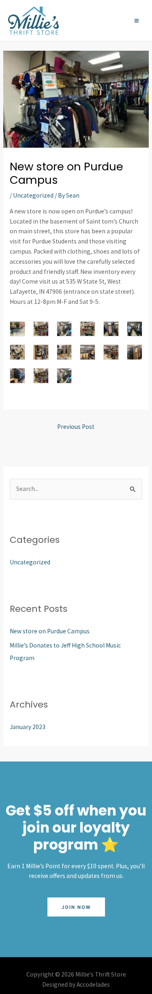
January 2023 (27, 727)
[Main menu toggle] (137, 20)
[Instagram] (106, 20)
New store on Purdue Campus (50, 631)
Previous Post (75, 426)
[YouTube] (118, 20)
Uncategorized (33, 195)
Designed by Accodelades (76, 984)
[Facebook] (95, 20)
